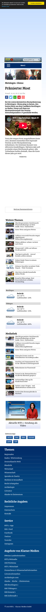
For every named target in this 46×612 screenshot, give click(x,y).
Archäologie (9, 487)
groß (9, 442)
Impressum (9, 506)
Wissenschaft (9, 473)
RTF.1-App (8, 525)
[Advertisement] (23, 32)
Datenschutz (9, 510)
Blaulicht (8, 465)
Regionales (9, 454)
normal (31, 437)
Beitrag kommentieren (23, 209)
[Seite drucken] (23, 98)
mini (16, 437)
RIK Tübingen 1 (10, 588)
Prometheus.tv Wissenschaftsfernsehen (20, 570)
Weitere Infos (5, 6)
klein (23, 437)
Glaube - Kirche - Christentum (16, 581)
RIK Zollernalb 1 (11, 596)
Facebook (8, 533)
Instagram (8, 544)
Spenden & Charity (12, 476)
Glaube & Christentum (13, 494)
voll (15, 442)
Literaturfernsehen (12, 574)
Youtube (7, 540)
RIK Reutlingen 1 (11, 585)
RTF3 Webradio (10, 559)
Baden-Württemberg (13, 458)
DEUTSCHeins (10, 563)
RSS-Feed (8, 529)
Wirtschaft (8, 469)
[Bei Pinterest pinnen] (19, 98)
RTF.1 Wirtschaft (11, 567)
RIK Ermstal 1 (9, 592)
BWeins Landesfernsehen (14, 556)
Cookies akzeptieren (36, 3)
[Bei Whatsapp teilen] (15, 98)
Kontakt (7, 514)
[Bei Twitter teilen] (10, 98)
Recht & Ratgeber (11, 483)
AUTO (9, 437)
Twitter (7, 536)
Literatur (8, 491)
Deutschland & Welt (12, 462)
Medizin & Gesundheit (13, 480)
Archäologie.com (11, 577)
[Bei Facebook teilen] (6, 98)
